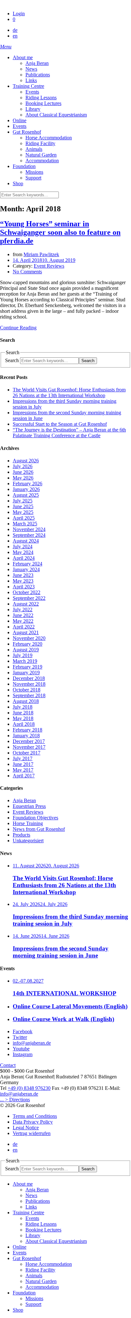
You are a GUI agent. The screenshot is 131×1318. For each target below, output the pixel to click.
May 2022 (23, 621)
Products (21, 835)
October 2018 (26, 689)
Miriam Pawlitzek (41, 254)
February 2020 (27, 644)
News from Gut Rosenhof (39, 829)
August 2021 (26, 632)
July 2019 (22, 655)
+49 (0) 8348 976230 (29, 1088)
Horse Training (28, 823)
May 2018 (23, 718)
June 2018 (23, 712)
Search (12, 360)
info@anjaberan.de (19, 1094)
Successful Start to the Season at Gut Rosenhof (60, 424)
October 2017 (26, 752)
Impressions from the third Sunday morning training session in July (70, 920)
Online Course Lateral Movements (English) (70, 1006)
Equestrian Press (29, 806)
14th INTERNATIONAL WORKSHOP (64, 993)
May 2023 (23, 581)
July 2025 (22, 500)
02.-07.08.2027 (28, 981)
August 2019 (26, 649)
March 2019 (25, 661)
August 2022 (26, 603)
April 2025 (24, 518)
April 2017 (24, 775)
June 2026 (23, 472)
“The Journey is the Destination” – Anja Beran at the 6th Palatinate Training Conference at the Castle (69, 432)
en (15, 36)
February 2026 (27, 483)
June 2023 (23, 575)
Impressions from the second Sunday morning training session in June (60, 952)
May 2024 (23, 552)
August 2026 (26, 460)
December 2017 (29, 741)
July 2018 (22, 707)
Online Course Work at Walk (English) (63, 1019)
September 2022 (29, 598)
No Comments (27, 271)
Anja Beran (24, 800)
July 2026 (22, 466)
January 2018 (26, 735)
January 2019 (26, 672)
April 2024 (24, 558)
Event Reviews (49, 266)
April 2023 (24, 586)
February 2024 (27, 563)
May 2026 (23, 477)
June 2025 (23, 506)
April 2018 (24, 724)
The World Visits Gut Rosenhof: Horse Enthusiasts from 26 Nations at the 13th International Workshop (69, 392)
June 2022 (23, 615)
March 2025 (25, 523)
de (15, 30)
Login (19, 13)
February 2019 (27, 667)
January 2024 (26, 569)
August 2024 (26, 540)
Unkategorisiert (28, 840)
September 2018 (29, 695)
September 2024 (29, 535)
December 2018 (29, 678)
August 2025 (26, 495)
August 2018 (26, 701)
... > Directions (15, 1099)
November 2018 (29, 684)
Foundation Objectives (35, 817)
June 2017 (23, 764)
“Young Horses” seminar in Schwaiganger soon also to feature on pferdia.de (60, 232)
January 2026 (26, 489)
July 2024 (22, 546)
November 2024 (29, 529)
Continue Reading (18, 327)
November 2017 (29, 747)
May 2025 (23, 512)
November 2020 (29, 638)
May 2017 (23, 770)
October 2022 (26, 592)
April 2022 (24, 626)
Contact (8, 1065)
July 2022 (22, 609)
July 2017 (22, 758)
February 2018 (27, 730)
